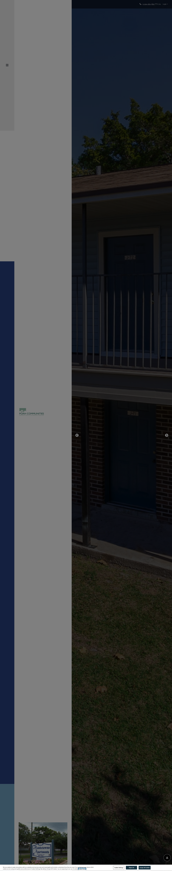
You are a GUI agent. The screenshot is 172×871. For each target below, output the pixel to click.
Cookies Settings (118, 867)
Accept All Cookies (145, 867)
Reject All (131, 867)
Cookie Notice (82, 869)
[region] (86, 868)
